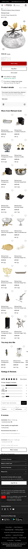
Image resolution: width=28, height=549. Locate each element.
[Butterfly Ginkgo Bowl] (20, 171)
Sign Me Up (14, 483)
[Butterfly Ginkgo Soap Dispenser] (7, 297)
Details (8, 54)
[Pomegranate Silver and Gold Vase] (19, 352)
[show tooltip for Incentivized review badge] (11, 422)
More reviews (14, 449)
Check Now (18, 499)
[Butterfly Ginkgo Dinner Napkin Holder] (20, 196)
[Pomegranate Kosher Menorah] (7, 146)
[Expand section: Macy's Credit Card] (14, 463)
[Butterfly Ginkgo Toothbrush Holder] (7, 196)
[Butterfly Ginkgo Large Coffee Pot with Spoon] (20, 297)
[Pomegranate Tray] (7, 247)
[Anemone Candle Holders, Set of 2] (20, 146)
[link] (7, 133)
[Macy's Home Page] (8, 5)
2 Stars (3, 393)
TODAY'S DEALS (5, 1)
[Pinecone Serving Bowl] (7, 221)
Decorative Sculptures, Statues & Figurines (10, 10)
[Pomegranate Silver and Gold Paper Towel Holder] (7, 322)
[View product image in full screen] (3, 49)
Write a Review (23, 379)
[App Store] (6, 519)
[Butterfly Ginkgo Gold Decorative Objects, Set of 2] (20, 247)
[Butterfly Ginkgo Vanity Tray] (20, 272)
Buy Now (14, 68)
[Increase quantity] (9, 58)
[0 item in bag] (26, 5)
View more (4, 98)
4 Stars (3, 388)
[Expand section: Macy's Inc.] (14, 472)
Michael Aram (5, 13)
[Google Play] (17, 519)
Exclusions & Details (11, 499)
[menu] (2, 5)
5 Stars (3, 385)
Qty (6, 57)
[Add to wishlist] (24, 21)
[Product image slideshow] (14, 35)
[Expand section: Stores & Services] (14, 468)
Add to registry (14, 72)
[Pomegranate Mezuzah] (7, 352)
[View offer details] (14, 104)
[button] (5, 8)
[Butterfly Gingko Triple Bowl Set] (20, 322)
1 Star (3, 396)
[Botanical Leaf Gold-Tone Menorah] (7, 272)
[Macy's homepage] (1, 8)
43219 (14, 76)
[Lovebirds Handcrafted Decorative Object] (20, 121)
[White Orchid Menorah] (20, 221)
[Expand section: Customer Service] (14, 459)
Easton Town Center (17, 81)
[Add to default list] (12, 115)
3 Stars (3, 390)
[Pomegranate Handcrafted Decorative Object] (7, 171)
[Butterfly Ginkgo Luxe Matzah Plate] (7, 121)
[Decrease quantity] (2, 58)
